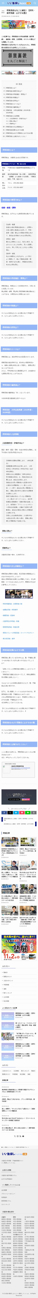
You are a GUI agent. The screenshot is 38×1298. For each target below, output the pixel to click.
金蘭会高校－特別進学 (10, 610)
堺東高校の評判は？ (12, 101)
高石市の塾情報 (29, 1261)
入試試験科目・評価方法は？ (18, 118)
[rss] (20, 1136)
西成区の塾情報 (6, 1274)
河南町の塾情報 (29, 1239)
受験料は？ (13, 123)
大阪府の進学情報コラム (9, 1175)
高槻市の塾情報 (18, 1250)
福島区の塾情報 (6, 1221)
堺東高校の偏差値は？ (13, 107)
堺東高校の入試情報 (12, 116)
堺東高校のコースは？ (13, 104)
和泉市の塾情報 (29, 1259)
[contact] (23, 1136)
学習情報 (6, 985)
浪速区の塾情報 (6, 1237)
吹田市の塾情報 (18, 1252)
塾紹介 (6, 972)
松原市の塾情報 (29, 1226)
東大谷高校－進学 (9, 638)
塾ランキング (8, 993)
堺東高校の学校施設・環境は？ (16, 94)
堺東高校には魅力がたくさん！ (16, 136)
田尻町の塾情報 (29, 1283)
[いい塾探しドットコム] (19, 3)
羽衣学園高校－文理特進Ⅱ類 (12, 604)
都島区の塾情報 (6, 1219)
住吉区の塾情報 (6, 1259)
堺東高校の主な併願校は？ (15, 127)
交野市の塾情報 (18, 1261)
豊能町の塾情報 (18, 1245)
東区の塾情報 (17, 1223)
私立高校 (6, 1001)
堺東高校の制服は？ (12, 97)
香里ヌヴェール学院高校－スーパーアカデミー (18, 633)
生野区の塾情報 (6, 1248)
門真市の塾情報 (18, 1270)
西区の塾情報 (5, 1226)
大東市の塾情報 (18, 1276)
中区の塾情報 (17, 1221)
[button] (4, 812)
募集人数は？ (14, 121)
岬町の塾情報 (29, 1287)
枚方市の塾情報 (18, 1259)
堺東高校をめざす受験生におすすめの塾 (19, 133)
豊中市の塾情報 (18, 1241)
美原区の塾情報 (18, 1232)
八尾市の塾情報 (29, 1221)
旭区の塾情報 (5, 1250)
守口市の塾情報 (18, 1267)
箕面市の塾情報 (18, 1239)
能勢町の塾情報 (18, 1243)
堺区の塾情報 (17, 1219)
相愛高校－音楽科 (9, 615)
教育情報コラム (6, 1201)
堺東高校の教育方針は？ (14, 91)
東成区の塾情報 (6, 1276)
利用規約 (4, 1197)
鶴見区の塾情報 (6, 1267)
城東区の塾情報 (6, 1252)
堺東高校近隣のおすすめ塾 (15, 130)
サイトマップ (5, 1204)
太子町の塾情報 (29, 1237)
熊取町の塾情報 (29, 1276)
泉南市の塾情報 (29, 1285)
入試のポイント (8, 980)
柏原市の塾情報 (29, 1223)
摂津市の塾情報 (18, 1254)
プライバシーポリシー (8, 1194)
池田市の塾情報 (18, 1237)
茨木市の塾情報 (18, 1248)
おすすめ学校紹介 (6, 1179)
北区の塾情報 (5, 1228)
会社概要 (4, 1190)
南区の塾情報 (17, 1228)
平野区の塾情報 (6, 1278)
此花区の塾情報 (6, 1223)
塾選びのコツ (8, 976)
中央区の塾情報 (6, 1230)
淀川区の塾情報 (6, 1265)
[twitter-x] (15, 1136)
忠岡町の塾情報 (29, 1267)
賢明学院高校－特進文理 (11, 627)
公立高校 (6, 997)
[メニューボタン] (3, 3)
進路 (5, 989)
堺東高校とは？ (11, 88)
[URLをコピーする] (34, 812)
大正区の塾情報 (6, 1283)
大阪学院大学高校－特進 (11, 621)
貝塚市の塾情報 (29, 1274)
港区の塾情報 (5, 1280)
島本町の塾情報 (18, 1256)
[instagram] (18, 1136)
